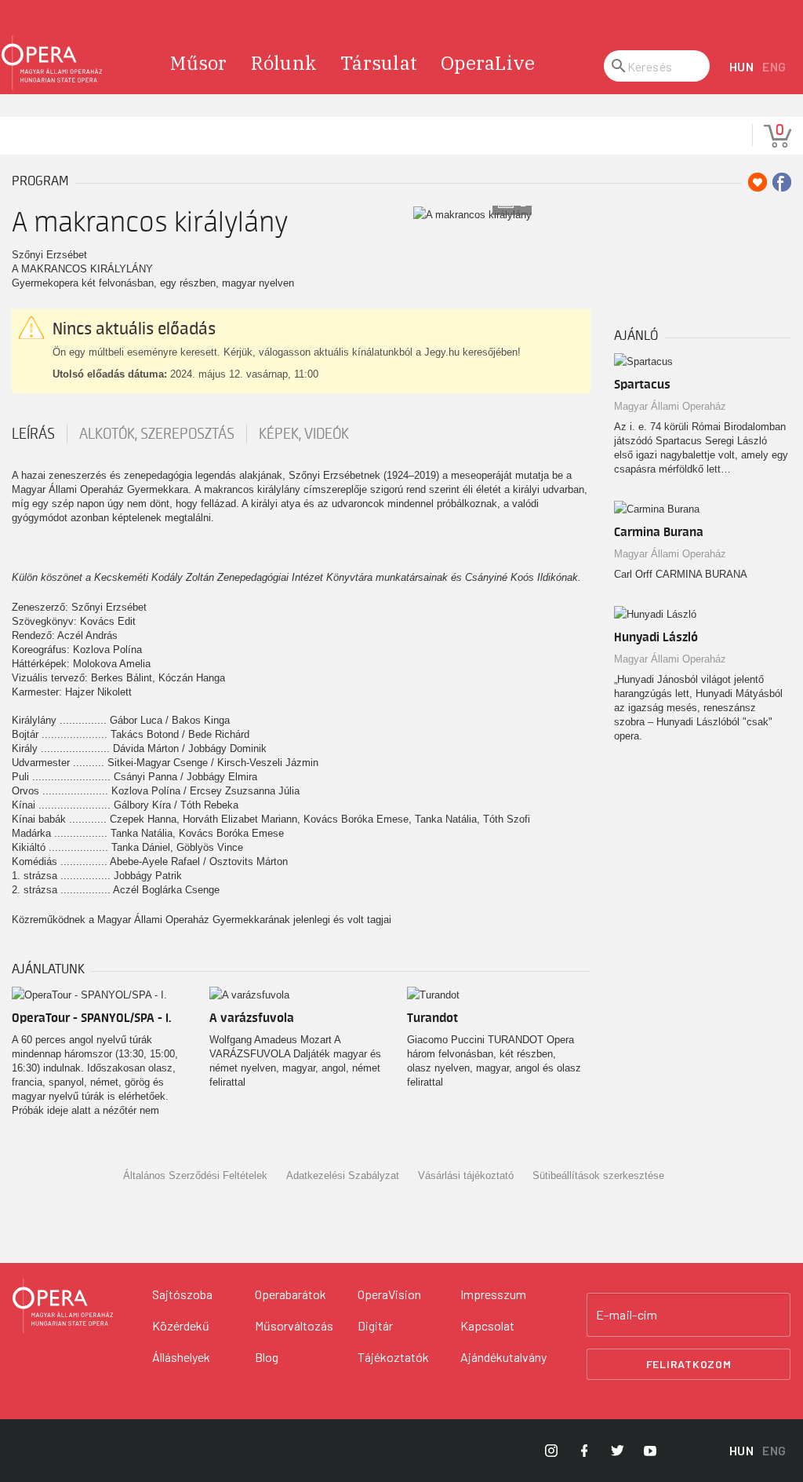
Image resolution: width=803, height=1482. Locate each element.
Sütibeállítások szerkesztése (598, 1175)
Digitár (375, 1325)
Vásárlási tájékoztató (466, 1175)
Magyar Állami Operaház (670, 406)
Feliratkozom (689, 1364)
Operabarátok (290, 1294)
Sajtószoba (182, 1294)
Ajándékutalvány (503, 1356)
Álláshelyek (181, 1356)
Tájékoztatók (393, 1356)
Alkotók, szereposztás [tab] (156, 434)
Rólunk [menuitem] (284, 62)
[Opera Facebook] (584, 1450)
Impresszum (493, 1294)
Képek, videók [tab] (304, 434)
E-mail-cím (626, 1315)
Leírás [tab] (33, 434)
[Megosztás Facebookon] (781, 182)
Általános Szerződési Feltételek (195, 1175)
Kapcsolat (487, 1325)
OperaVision (389, 1294)
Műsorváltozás (294, 1325)
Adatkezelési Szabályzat (342, 1175)
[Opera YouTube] (650, 1450)
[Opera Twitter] (617, 1450)
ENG (774, 66)
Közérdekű (180, 1325)
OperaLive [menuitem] (488, 62)
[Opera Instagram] (551, 1450)
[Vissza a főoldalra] (52, 62)
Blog (266, 1356)
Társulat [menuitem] (378, 62)
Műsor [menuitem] (198, 62)
